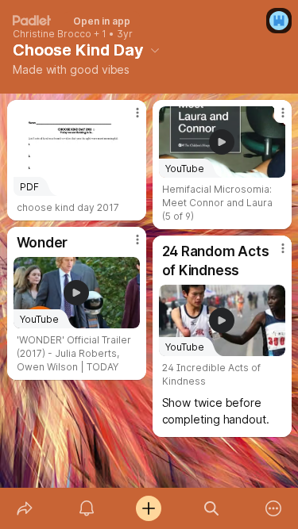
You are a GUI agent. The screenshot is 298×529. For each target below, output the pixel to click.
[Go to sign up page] (279, 20)
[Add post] (148, 508)
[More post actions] (127, 119)
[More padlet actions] (273, 508)
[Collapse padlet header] (155, 50)
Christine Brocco (52, 34)
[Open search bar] (211, 508)
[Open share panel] (24, 508)
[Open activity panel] (86, 508)
